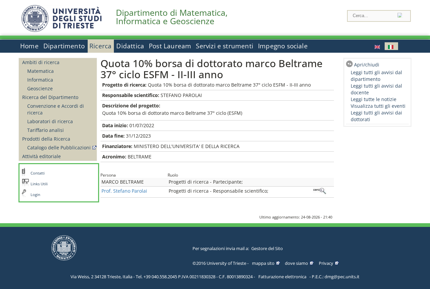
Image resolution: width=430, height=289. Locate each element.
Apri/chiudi (366, 64)
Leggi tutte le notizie (373, 99)
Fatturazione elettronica (282, 277)
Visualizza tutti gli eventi (378, 106)
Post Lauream (170, 46)
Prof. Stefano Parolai (124, 191)
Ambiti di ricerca (40, 62)
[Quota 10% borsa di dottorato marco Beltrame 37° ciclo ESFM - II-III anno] (378, 46)
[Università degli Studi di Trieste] (61, 30)
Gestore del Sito (267, 248)
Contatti (38, 173)
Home (29, 46)
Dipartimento (64, 46)
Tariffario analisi (45, 130)
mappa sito (263, 263)
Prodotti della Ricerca (46, 139)
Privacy (326, 263)
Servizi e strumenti (224, 46)
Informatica (40, 80)
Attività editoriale (41, 156)
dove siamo (296, 263)
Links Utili (39, 184)
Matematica (40, 71)
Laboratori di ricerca (50, 121)
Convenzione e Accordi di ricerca (55, 109)
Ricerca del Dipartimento (50, 97)
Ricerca (100, 46)
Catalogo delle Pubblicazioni (59, 147)
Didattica (130, 46)
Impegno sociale (283, 46)
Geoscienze (40, 88)
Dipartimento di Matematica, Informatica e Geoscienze (171, 16)
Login (35, 194)
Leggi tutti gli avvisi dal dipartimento (376, 75)
